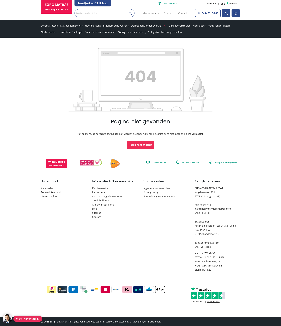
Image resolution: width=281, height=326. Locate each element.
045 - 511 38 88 (209, 13)
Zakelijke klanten (101, 200)
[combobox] (100, 13)
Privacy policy (150, 192)
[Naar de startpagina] (56, 7)
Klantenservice (151, 13)
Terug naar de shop (140, 144)
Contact (182, 13)
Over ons (169, 13)
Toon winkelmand (51, 192)
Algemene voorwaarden (156, 188)
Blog (94, 208)
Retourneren (99, 192)
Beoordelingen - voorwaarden (159, 196)
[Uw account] (226, 13)
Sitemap (96, 212)
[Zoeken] (130, 13)
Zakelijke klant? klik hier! (93, 3)
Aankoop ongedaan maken (107, 196)
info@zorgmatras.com (207, 242)
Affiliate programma (103, 204)
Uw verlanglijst (49, 196)
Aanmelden (47, 188)
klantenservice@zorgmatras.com (213, 208)
